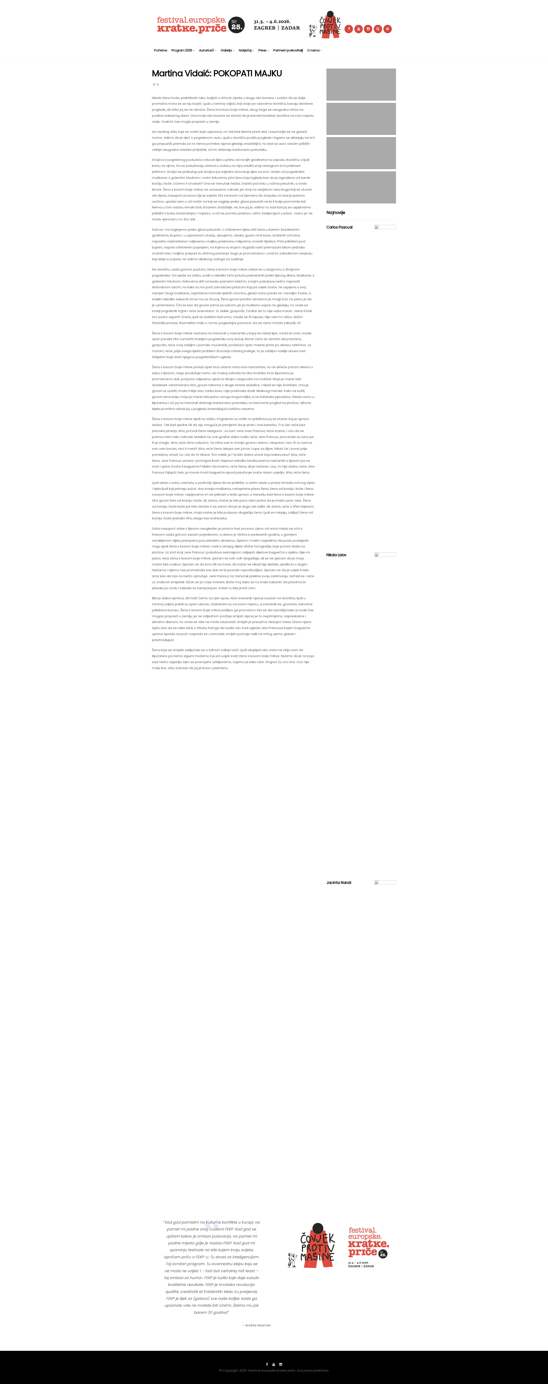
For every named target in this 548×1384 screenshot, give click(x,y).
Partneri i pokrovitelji (288, 50)
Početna (160, 50)
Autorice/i (206, 50)
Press (262, 50)
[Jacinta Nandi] (385, 1041)
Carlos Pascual (339, 227)
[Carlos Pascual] (385, 385)
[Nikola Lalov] (385, 713)
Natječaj (245, 50)
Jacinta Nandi (338, 882)
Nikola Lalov (336, 554)
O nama (313, 50)
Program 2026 (181, 50)
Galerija (226, 50)
